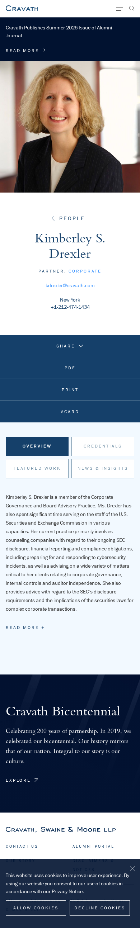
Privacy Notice (67, 891)
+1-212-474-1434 (70, 307)
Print (70, 390)
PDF (70, 368)
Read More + (25, 627)
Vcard (70, 412)
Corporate (85, 271)
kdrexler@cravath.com (70, 285)
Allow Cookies (36, 908)
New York (70, 300)
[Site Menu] (119, 8)
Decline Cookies (99, 908)
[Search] (131, 8)
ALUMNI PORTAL (94, 846)
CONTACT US (22, 846)
